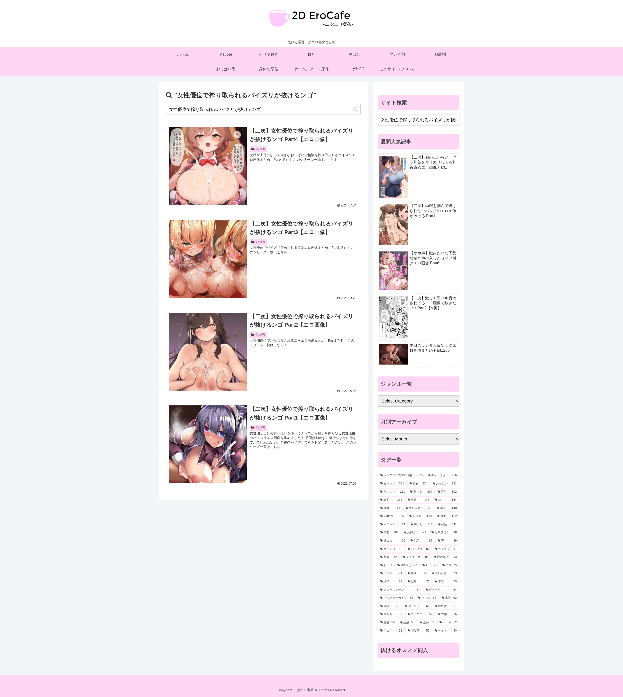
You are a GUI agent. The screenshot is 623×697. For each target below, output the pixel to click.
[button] (355, 109)
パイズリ (260, 149)
